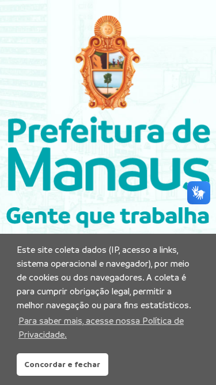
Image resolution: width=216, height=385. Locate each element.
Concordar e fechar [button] (62, 364)
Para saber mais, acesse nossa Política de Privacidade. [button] (101, 327)
